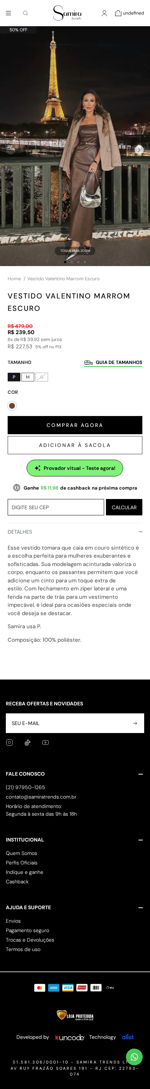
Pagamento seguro (27, 930)
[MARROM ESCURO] (12, 405)
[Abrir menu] (8, 13)
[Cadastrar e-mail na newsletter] (134, 723)
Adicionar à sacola (75, 445)
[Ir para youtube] (45, 742)
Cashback (17, 881)
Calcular (124, 507)
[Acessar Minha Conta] (104, 16)
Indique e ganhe (24, 872)
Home (16, 279)
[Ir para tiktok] (27, 743)
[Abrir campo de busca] (25, 13)
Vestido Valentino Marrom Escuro (63, 279)
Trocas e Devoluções (30, 939)
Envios (13, 921)
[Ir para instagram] (9, 742)
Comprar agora (75, 425)
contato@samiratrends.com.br (41, 796)
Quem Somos (21, 853)
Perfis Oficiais (22, 862)
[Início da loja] (67, 13)
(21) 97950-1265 (25, 787)
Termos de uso (23, 949)
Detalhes (20, 531)
